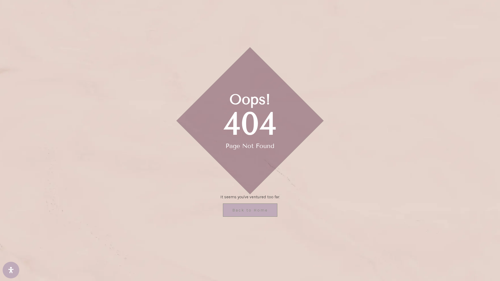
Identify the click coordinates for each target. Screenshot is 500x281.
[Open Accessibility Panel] (11, 270)
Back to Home (250, 210)
